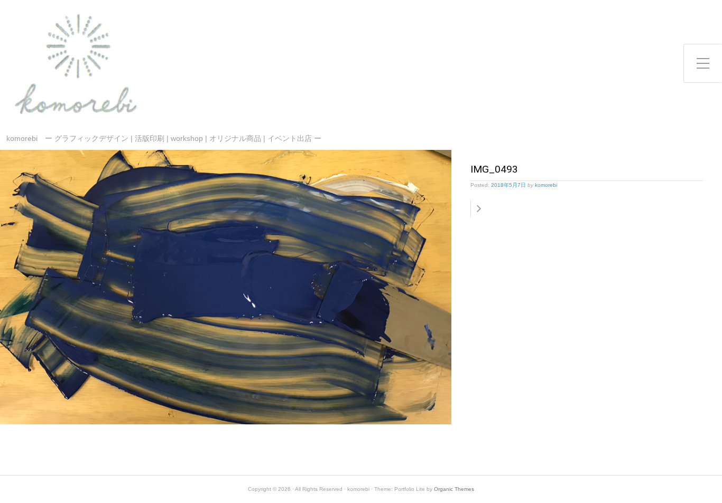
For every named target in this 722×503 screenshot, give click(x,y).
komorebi (546, 185)
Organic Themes (454, 489)
